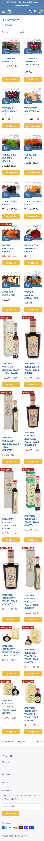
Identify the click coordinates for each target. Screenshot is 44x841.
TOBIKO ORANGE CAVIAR (32, 203)
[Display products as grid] (37, 32)
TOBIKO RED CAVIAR (30, 156)
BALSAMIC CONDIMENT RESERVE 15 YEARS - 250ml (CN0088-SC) (31, 438)
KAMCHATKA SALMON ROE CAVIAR (31, 248)
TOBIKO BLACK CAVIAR (9, 203)
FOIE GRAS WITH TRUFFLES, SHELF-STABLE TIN (32, 63)
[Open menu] (3, 12)
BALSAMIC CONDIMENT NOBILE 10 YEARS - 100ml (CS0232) (10, 368)
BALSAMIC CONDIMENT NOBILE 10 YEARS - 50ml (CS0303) (10, 651)
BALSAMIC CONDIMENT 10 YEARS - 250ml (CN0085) (31, 368)
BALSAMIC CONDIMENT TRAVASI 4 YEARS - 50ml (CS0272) (9, 706)
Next (36, 741)
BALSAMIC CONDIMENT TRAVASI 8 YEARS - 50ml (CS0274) (31, 714)
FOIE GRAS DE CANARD (9, 60)
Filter (8, 32)
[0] (39, 11)
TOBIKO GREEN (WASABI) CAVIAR (9, 157)
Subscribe (11, 813)
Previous (9, 741)
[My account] (35, 11)
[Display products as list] (41, 32)
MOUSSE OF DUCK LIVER (8, 293)
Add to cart (33, 79)
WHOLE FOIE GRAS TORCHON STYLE (32, 111)
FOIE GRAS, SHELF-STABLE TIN (9, 111)
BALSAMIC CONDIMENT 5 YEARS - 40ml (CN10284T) (9, 524)
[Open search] (30, 11)
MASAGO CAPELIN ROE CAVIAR (9, 248)
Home (5, 762)
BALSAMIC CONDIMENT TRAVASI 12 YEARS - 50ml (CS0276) (31, 655)
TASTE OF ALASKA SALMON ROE (31, 294)
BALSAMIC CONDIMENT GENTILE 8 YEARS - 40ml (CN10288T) (31, 601)
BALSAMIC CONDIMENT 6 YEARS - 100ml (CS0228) (31, 520)
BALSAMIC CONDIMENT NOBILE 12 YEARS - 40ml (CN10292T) (10, 443)
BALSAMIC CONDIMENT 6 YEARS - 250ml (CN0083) (9, 600)
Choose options (11, 79)
